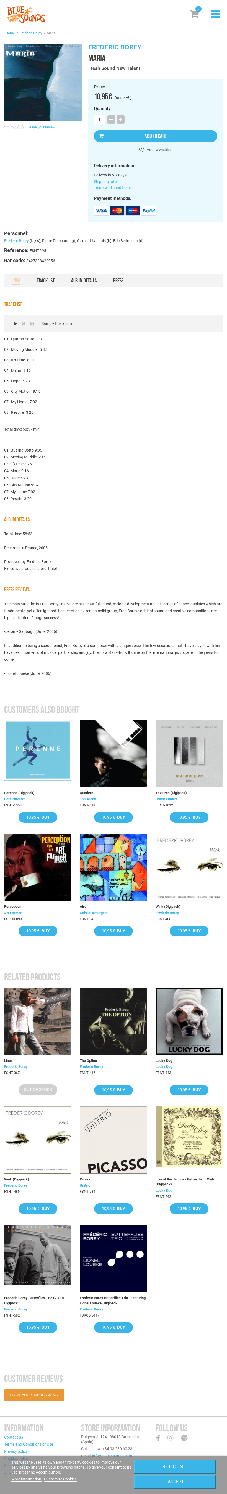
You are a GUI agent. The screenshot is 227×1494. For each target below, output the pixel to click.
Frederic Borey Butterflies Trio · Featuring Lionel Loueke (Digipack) (113, 1300)
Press (118, 280)
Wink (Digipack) (168, 906)
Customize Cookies (60, 1479)
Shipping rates (106, 181)
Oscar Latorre (167, 799)
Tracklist (46, 280)
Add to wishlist (159, 149)
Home (10, 33)
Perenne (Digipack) (19, 793)
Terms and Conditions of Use (28, 1444)
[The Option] (113, 1021)
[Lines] (37, 1021)
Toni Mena (88, 799)
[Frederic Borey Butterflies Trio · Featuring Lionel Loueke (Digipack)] (113, 1258)
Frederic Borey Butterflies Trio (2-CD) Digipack (34, 1300)
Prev (23, 324)
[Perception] (37, 867)
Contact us (13, 1437)
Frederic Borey (31, 33)
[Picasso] (113, 1140)
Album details (84, 280)
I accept (175, 1481)
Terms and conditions (112, 187)
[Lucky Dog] (189, 1021)
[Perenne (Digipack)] (37, 753)
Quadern (86, 793)
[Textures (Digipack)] (189, 753)
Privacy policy (16, 1451)
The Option (88, 1060)
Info (16, 280)
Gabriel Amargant (94, 913)
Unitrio (85, 1185)
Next (32, 324)
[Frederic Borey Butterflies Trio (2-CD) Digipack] (37, 1258)
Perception (12, 906)
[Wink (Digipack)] (189, 867)
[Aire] (113, 867)
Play (15, 324)
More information (26, 1479)
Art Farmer (13, 913)
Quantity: (103, 108)
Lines (8, 1060)
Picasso (86, 1179)
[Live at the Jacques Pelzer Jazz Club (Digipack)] (189, 1140)
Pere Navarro (14, 799)
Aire (83, 906)
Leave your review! (41, 127)
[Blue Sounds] (26, 14)
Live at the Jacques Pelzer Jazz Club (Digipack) (185, 1181)
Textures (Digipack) (171, 793)
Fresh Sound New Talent (114, 68)
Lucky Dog (164, 1060)
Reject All (174, 1466)
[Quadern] (113, 753)
